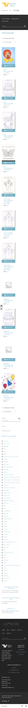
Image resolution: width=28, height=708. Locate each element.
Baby (4, 451)
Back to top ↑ (6, 624)
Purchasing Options (15, 18)
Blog (3, 633)
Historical (5, 539)
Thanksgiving (5, 575)
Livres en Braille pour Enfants (9, 542)
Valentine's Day (6, 578)
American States (6, 443)
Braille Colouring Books (8, 467)
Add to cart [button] (9, 65)
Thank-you (5, 573)
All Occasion (5, 441)
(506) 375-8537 (12, 610)
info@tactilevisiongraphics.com (8, 687)
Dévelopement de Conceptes (8, 500)
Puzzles (4, 557)
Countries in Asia (6, 495)
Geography (5, 521)
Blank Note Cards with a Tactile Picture (10, 456)
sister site (12, 592)
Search (3, 418)
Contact (8, 633)
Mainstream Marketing (7, 697)
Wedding (5, 580)
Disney (4, 505)
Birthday (5, 454)
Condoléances (5, 485)
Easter (4, 508)
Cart (10, 10)
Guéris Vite (5, 529)
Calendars (5, 472)
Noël (4, 549)
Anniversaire (5, 446)
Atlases (4, 448)
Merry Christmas (6, 544)
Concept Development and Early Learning (11, 482)
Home (3, 630)
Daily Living (5, 503)
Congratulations (6, 490)
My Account (4, 10)
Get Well (5, 523)
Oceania (4, 555)
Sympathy (5, 570)
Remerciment (5, 560)
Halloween (5, 534)
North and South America (8, 552)
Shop (8, 630)
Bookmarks (5, 459)
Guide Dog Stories (6, 531)
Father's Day (5, 513)
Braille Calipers (6, 464)
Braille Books (5, 461)
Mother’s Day (5, 547)
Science (4, 562)
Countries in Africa (7, 492)
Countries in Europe (7, 498)
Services (13, 630)
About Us (19, 630)
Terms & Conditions (6, 18)
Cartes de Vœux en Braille (8, 474)
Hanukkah (5, 536)
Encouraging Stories (7, 511)
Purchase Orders (5, 21)
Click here (5, 603)
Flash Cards (5, 516)
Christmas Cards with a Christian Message (11, 479)
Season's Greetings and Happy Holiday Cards (12, 565)
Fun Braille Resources (7, 518)
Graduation (5, 526)
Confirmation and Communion (9, 487)
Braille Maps (5, 469)
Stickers (4, 567)
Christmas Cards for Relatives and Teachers (11, 477)
